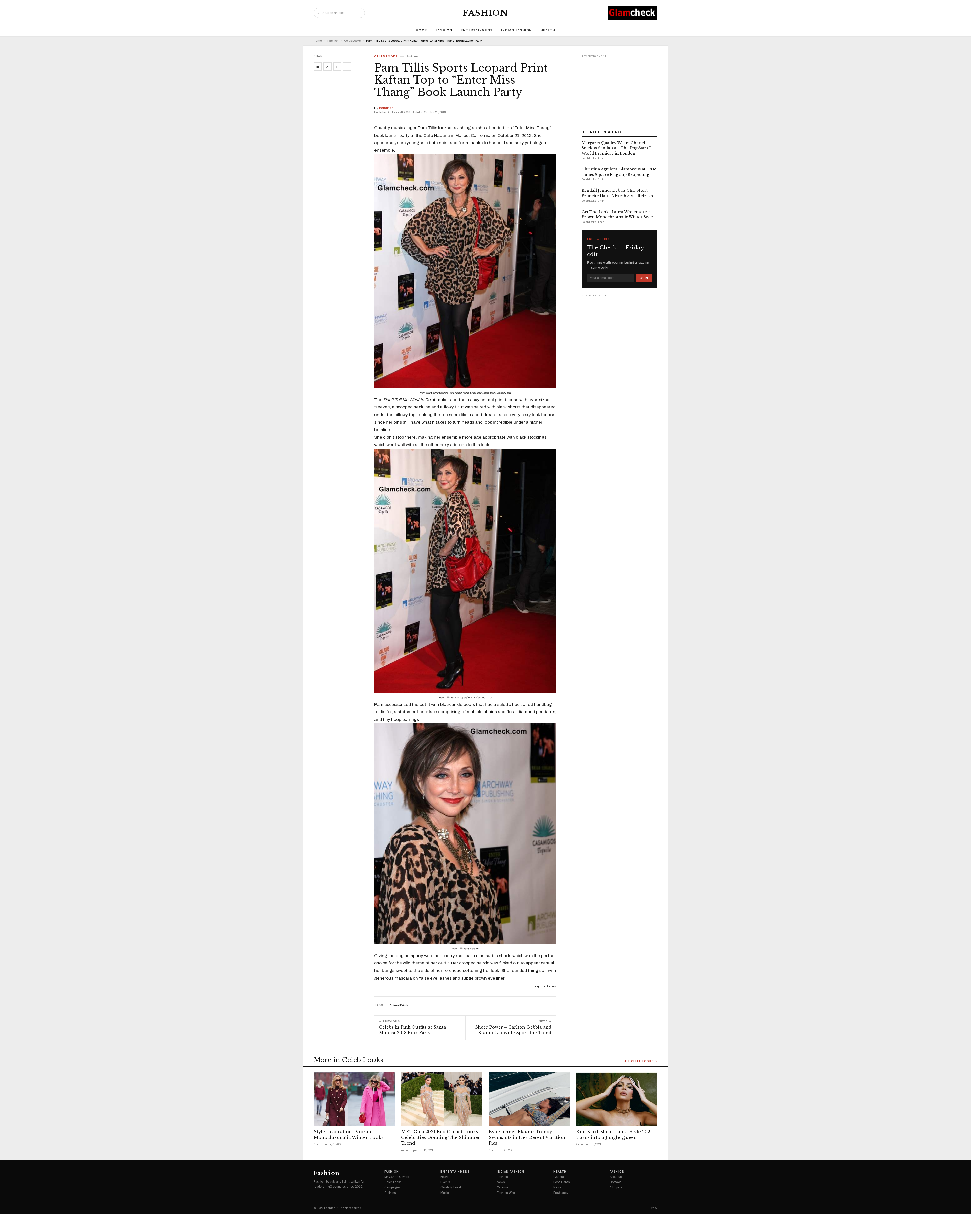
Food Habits (561, 1182)
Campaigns (392, 1187)
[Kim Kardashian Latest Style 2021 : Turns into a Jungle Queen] (616, 1099)
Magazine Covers (396, 1176)
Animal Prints (399, 1005)
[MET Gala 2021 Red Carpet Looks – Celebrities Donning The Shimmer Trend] (441, 1099)
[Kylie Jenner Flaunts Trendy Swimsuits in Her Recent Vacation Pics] (529, 1099)
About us (616, 1176)
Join (644, 277)
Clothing (390, 1192)
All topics (616, 1187)
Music (444, 1192)
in (317, 66)
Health (548, 30)
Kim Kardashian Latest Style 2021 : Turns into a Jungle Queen (615, 1134)
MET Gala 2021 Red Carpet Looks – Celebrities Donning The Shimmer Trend (441, 1137)
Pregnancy (560, 1192)
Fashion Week (506, 1192)
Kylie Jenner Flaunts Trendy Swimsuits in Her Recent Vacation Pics (527, 1137)
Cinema (502, 1187)
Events (445, 1182)
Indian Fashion (516, 30)
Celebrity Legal (450, 1187)
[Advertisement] (619, 90)
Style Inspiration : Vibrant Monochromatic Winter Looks (348, 1134)
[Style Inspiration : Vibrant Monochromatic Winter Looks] (354, 1099)
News (444, 1176)
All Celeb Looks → (640, 1061)
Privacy (652, 1208)
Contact (615, 1182)
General (559, 1176)
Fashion (485, 13)
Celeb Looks (352, 40)
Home (421, 30)
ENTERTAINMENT (477, 30)
